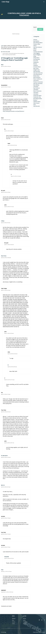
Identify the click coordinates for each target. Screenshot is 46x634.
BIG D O (3, 485)
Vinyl (34, 104)
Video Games (36, 103)
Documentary (36, 59)
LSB (8, 51)
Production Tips (37, 97)
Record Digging (36, 54)
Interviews (35, 94)
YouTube (24, 618)
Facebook (24, 623)
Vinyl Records (36, 106)
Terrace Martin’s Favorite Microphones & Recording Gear (13, 53)
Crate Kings (5, 2)
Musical (35, 63)
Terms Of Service (42, 632)
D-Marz (2, 221)
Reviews (35, 100)
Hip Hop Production (38, 73)
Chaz (2, 569)
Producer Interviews (38, 82)
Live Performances (37, 74)
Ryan (2, 64)
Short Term (3, 256)
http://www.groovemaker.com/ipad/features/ (13, 111)
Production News (37, 95)
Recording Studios (37, 98)
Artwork (35, 39)
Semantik (6, 556)
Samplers (35, 65)
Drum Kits (35, 60)
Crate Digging (36, 53)
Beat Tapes (36, 68)
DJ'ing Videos (36, 57)
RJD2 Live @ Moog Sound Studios (8, 54)
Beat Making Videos (37, 42)
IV (8, 365)
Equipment (36, 62)
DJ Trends (3, 51)
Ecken (2, 45)
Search (35, 27)
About (13, 620)
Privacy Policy (35, 632)
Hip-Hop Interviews (37, 83)
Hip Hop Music (36, 71)
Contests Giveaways (38, 51)
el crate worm (4, 455)
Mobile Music (36, 76)
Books (34, 50)
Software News (36, 101)
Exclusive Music (37, 66)
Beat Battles (36, 41)
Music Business (36, 77)
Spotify (24, 620)
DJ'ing (34, 56)
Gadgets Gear (36, 70)
